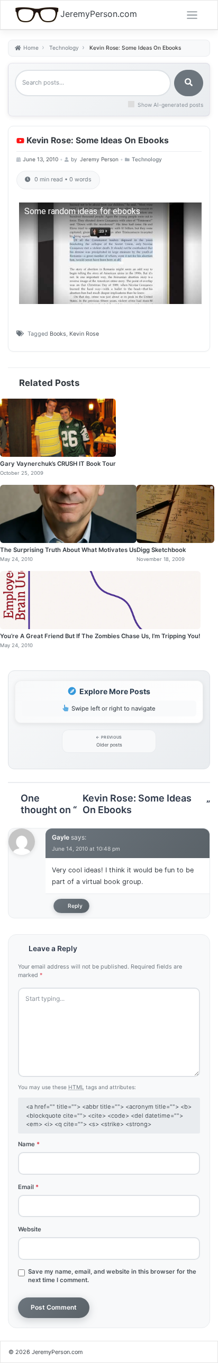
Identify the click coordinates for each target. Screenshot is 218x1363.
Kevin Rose (84, 333)
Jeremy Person (99, 159)
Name (29, 1144)
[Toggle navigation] (192, 15)
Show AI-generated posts (170, 105)
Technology (147, 159)
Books (58, 333)
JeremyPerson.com (98, 14)
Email (28, 1187)
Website (29, 1229)
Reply (75, 905)
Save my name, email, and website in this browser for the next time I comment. (112, 1276)
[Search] (188, 83)
